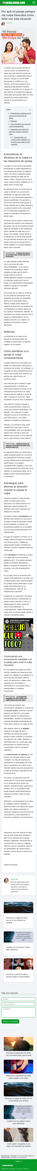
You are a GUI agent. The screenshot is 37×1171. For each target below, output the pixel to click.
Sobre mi (26, 1169)
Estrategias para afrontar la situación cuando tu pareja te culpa (19, 132)
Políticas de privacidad (8, 1169)
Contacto (19, 1169)
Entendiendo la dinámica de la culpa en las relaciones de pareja (20, 116)
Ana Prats (9, 23)
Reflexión (13, 121)
